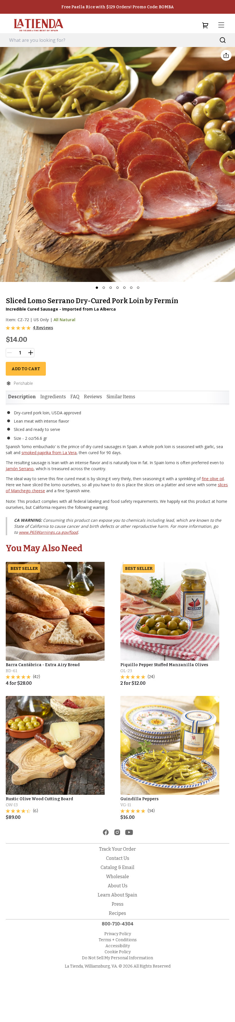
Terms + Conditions (118, 939)
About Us (118, 885)
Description (22, 396)
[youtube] (129, 832)
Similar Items (121, 396)
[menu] (221, 25)
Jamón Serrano (20, 468)
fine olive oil (213, 478)
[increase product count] (30, 352)
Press (118, 904)
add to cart (25, 368)
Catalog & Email (117, 867)
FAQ (74, 396)
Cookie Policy (118, 952)
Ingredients (53, 396)
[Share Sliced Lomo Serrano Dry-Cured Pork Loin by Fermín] (226, 55)
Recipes (117, 913)
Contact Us (117, 858)
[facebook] (105, 832)
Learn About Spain (117, 895)
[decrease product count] (9, 352)
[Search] (223, 40)
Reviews (93, 396)
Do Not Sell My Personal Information (117, 958)
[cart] (205, 25)
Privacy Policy (117, 933)
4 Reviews (43, 327)
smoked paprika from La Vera (49, 452)
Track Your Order (117, 849)
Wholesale (117, 876)
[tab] (22, 397)
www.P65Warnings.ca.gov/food (48, 532)
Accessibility (117, 945)
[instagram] (117, 832)
